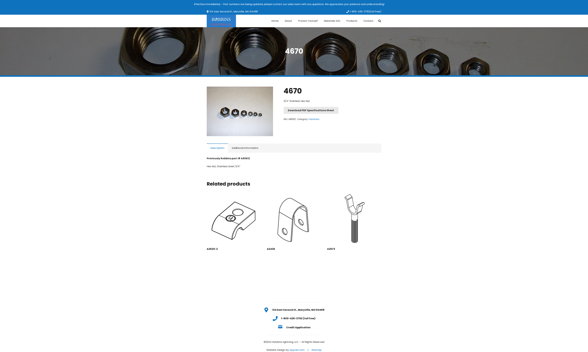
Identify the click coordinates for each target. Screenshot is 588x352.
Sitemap (316, 350)
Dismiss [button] (389, 4)
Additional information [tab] (245, 148)
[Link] (221, 21)
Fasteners (314, 119)
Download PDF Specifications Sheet (311, 110)
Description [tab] (217, 148)
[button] (268, 91)
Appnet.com (297, 350)
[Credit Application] (281, 327)
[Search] (380, 21)
